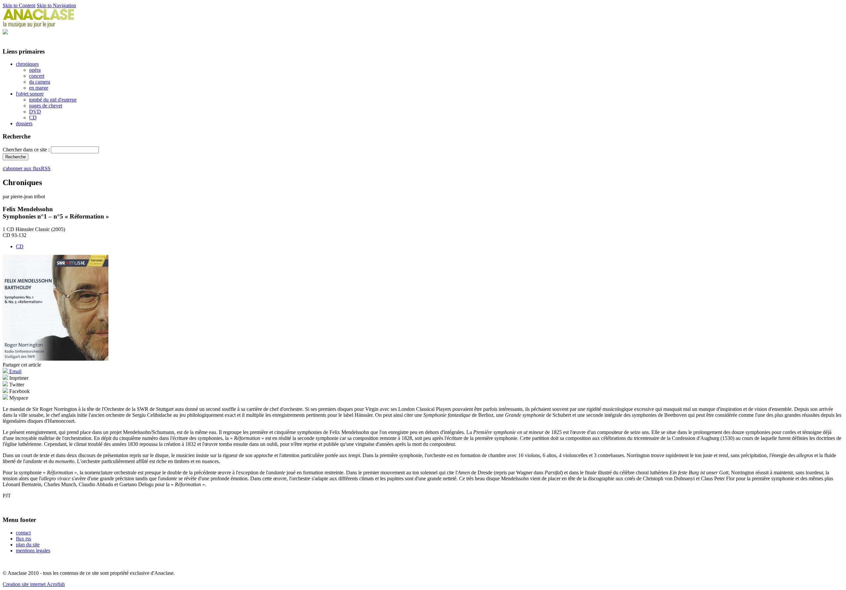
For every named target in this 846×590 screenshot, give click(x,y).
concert (36, 76)
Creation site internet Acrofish (34, 584)
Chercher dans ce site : (27, 149)
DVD (35, 111)
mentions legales (33, 550)
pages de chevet (45, 105)
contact (23, 532)
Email (14, 371)
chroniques (27, 64)
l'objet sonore (30, 94)
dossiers (24, 123)
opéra (35, 70)
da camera (39, 82)
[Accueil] (39, 26)
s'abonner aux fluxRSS (27, 168)
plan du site (28, 544)
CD (33, 117)
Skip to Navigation (56, 5)
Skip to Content (19, 5)
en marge (38, 88)
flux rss (23, 538)
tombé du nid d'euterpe (53, 99)
